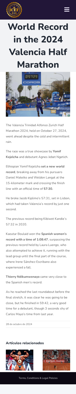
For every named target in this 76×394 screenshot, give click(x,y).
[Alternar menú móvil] (67, 9)
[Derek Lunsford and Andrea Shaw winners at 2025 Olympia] (19, 352)
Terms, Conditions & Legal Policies (38, 378)
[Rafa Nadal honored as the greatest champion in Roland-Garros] (56, 352)
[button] (9, 360)
